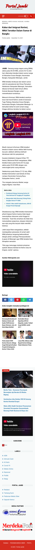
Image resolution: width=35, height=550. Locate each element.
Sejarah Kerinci (9, 500)
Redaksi (7, 490)
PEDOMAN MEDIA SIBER (17, 543)
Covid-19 (7, 466)
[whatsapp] (24, 300)
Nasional (7, 472)
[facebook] (5, 300)
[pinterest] (17, 300)
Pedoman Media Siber (11, 496)
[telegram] (30, 300)
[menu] (4, 16)
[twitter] (11, 300)
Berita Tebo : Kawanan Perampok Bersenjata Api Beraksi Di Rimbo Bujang (15, 392)
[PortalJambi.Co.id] (17, 7)
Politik (6, 475)
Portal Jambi (20, 547)
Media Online (8, 469)
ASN (5, 456)
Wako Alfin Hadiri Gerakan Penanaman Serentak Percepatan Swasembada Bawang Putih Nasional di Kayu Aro (17, 408)
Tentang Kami (9, 493)
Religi (6, 479)
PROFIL (29, 543)
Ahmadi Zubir (8, 459)
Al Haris (6, 462)
